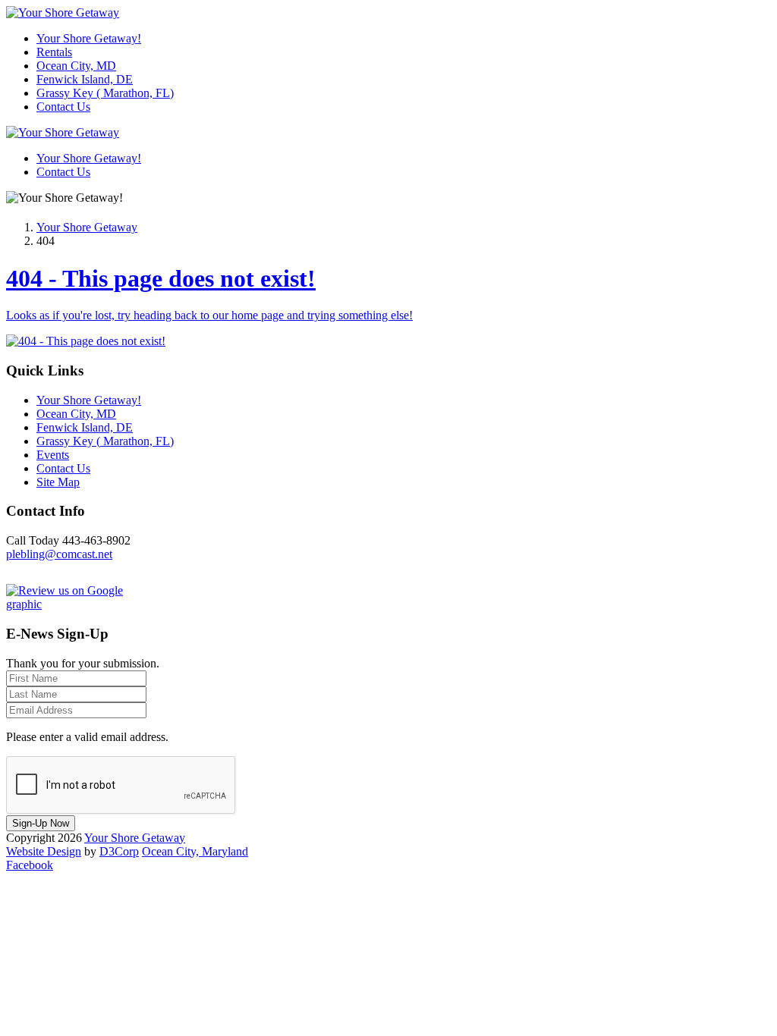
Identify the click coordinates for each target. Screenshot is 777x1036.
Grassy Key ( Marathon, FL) (105, 92)
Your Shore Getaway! (88, 38)
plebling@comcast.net (59, 554)
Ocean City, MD (76, 65)
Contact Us (63, 106)
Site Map (58, 482)
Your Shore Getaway (86, 227)
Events (52, 454)
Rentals (54, 52)
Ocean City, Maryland (195, 851)
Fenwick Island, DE (84, 79)
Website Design (43, 851)
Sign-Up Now (40, 823)
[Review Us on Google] (82, 604)
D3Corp (119, 851)
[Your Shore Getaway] (62, 12)
